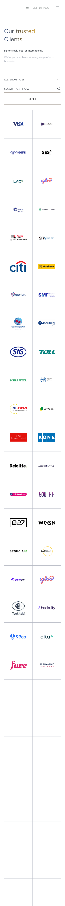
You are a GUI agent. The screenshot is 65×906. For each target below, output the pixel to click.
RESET (32, 99)
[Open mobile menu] (57, 7)
